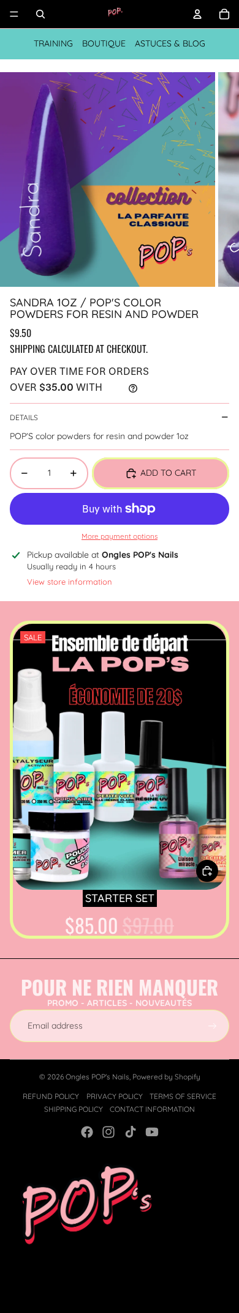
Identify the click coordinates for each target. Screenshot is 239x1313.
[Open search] (40, 14)
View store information (69, 581)
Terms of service (183, 1096)
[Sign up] (213, 1026)
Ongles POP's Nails (97, 1076)
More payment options (119, 536)
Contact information (152, 1109)
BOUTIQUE (104, 43)
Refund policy (51, 1096)
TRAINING (53, 43)
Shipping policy (73, 1109)
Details (24, 417)
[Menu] (14, 14)
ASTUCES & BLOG (170, 43)
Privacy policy (114, 1096)
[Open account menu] (197, 14)
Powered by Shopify (166, 1076)
